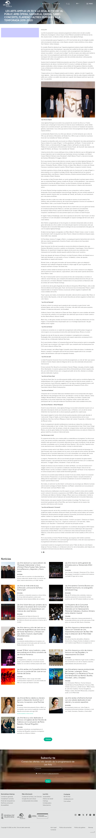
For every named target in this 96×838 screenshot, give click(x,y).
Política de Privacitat (51, 777)
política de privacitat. (53, 773)
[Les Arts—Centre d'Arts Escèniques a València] (17, 4)
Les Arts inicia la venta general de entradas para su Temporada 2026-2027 (79, 565)
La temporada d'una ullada (30, 801)
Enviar (48, 781)
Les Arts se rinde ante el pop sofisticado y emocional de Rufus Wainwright (29, 588)
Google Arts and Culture (29, 798)
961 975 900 (67, 796)
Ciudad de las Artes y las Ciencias (32, 796)
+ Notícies (48, 739)
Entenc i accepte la (48, 773)
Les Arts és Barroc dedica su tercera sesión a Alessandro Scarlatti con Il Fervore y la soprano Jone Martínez (31, 700)
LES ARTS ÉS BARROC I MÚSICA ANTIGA (25, 713)
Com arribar (67, 801)
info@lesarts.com (68, 799)
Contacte (67, 794)
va (77, 3)
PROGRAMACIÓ (45, 3)
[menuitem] (11, 799)
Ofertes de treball (48, 798)
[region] (20, 32)
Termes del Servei (60, 777)
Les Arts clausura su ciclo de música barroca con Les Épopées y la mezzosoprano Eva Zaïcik (78, 652)
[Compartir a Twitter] (41, 552)
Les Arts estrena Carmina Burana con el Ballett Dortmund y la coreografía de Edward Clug (79, 588)
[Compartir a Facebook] (43, 552)
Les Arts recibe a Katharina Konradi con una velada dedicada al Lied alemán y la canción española (78, 700)
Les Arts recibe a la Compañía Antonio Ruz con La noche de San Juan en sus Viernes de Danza (31, 671)
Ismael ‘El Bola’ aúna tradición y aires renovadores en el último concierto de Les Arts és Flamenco (31, 652)
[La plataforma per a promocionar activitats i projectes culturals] (92, 832)
